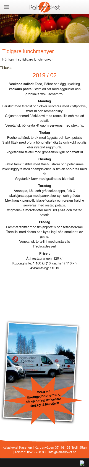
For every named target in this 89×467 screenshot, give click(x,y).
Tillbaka (5, 67)
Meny (6, 7)
